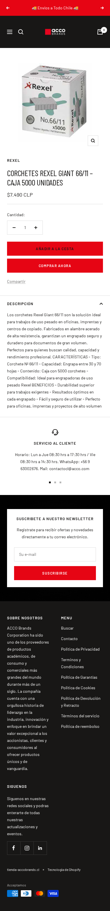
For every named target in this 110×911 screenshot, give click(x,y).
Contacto (69, 638)
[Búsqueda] (20, 32)
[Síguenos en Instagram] (26, 848)
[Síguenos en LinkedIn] (40, 848)
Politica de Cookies (78, 687)
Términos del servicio (80, 715)
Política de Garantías (79, 677)
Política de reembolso (80, 726)
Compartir (16, 281)
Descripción (20, 303)
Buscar (67, 627)
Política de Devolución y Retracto (81, 702)
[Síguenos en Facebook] (13, 848)
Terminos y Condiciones (72, 663)
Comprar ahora (55, 266)
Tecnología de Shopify (64, 869)
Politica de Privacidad (80, 649)
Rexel (13, 160)
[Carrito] (100, 32)
